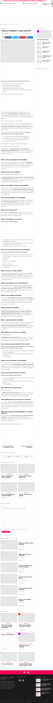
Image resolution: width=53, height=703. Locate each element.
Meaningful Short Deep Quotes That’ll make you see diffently (46, 684)
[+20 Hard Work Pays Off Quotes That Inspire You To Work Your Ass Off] (38, 689)
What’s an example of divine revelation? (8, 3)
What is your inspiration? (8, 634)
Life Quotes (30, 644)
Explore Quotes (29, 700)
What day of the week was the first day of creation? (46, 56)
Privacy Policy (46, 700)
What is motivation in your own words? (46, 61)
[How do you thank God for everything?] (9, 590)
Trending (19, 634)
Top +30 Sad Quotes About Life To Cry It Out (46, 680)
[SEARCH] (49, 1)
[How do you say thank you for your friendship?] (43, 2)
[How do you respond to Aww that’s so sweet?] (26, 617)
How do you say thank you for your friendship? (8, 495)
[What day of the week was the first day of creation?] (39, 57)
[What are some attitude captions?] (9, 601)
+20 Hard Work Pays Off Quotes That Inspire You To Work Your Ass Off (46, 689)
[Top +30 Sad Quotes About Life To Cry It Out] (38, 680)
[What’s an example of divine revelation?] (9, 468)
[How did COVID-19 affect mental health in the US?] (26, 656)
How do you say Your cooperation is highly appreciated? (7, 626)
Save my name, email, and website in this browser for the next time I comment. (15, 529)
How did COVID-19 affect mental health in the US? (25, 664)
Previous (0, 4)
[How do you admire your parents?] (39, 52)
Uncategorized (9, 633)
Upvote (9, 456)
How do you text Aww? (43, 39)
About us (34, 700)
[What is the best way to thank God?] (23, 2)
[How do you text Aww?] (44, 34)
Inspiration (8, 474)
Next (52, 4)
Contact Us (29, 701)
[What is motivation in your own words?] (39, 61)
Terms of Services (40, 700)
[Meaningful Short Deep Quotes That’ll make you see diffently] (38, 685)
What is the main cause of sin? (45, 47)
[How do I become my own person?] (26, 487)
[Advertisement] (26, 15)
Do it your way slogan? (7, 664)
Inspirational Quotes (23, 644)
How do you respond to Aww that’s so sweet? (25, 625)
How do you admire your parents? (46, 52)
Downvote (26, 456)
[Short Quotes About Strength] (38, 694)
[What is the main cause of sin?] (39, 48)
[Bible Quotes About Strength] (26, 637)
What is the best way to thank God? (30, 3)
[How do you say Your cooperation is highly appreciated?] (9, 617)
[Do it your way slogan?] (9, 656)
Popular (19, 614)
